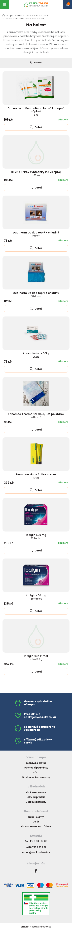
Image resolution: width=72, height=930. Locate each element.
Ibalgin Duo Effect (36, 657)
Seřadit (38, 62)
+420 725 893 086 (36, 847)
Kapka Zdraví (14, 15)
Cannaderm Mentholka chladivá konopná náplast (36, 111)
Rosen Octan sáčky (36, 355)
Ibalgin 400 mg (36, 536)
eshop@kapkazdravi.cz (36, 852)
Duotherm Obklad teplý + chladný (36, 234)
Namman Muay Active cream (36, 475)
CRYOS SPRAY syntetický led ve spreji (36, 173)
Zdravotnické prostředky (17, 18)
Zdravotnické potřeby (36, 15)
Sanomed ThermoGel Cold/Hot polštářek (36, 415)
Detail (38, 127)
